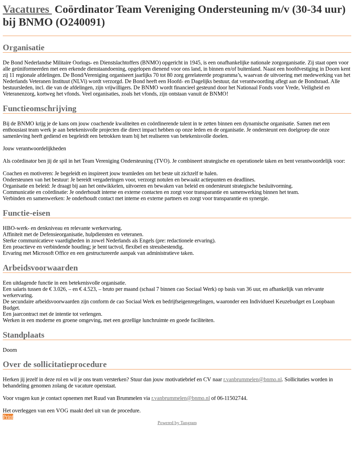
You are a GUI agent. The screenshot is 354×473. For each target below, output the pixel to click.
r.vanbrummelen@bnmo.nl (252, 379)
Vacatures (27, 9)
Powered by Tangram (177, 422)
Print (8, 417)
